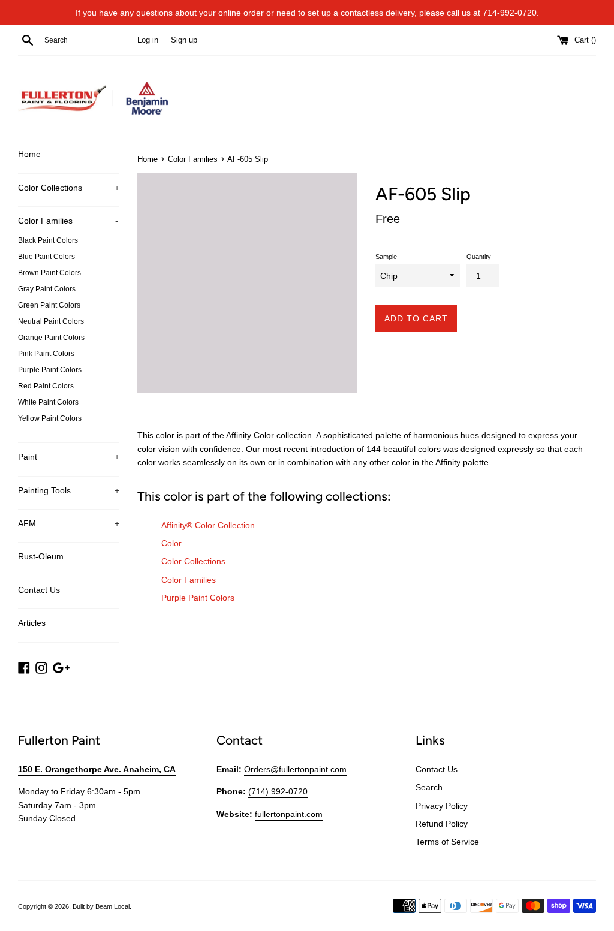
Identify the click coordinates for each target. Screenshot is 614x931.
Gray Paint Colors (47, 289)
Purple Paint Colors (50, 370)
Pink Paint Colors (46, 353)
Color (171, 543)
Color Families (68, 220)
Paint (68, 457)
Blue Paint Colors (46, 256)
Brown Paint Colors (49, 273)
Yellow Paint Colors (50, 418)
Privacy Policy (442, 806)
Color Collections (68, 187)
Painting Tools (68, 490)
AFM (68, 523)
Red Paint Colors (46, 386)
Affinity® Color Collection (208, 525)
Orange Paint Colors (51, 337)
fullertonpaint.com (289, 814)
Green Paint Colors (49, 305)
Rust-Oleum (41, 556)
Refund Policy (442, 823)
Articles (32, 623)
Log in (147, 40)
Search (429, 787)
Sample (386, 256)
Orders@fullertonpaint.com (295, 769)
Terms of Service (447, 841)
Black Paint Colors (48, 240)
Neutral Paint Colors (51, 321)
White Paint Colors (48, 402)
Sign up (184, 40)
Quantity (478, 256)
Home (29, 154)
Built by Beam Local (101, 906)
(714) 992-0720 (278, 791)
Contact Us (39, 590)
